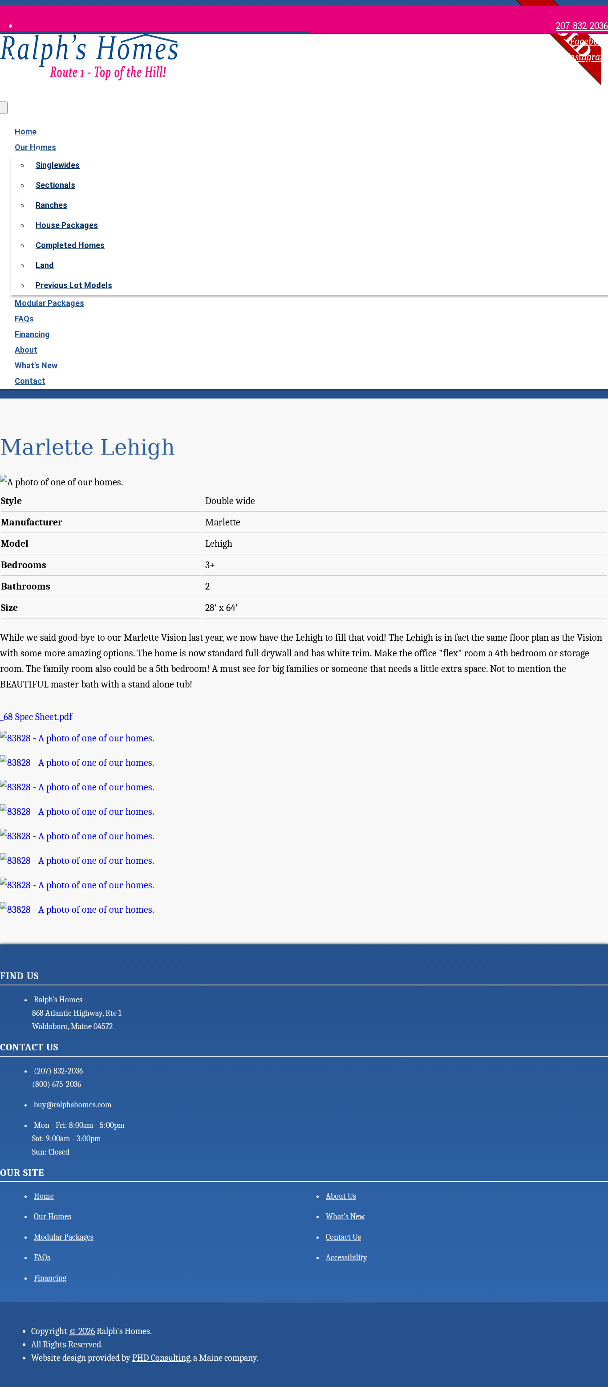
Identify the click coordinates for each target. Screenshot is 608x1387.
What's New (36, 365)
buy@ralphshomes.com (73, 1105)
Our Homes (52, 1216)
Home (25, 131)
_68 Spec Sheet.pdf (36, 717)
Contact (30, 381)
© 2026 (82, 1331)
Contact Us (343, 1237)
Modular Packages (49, 303)
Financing (32, 334)
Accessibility (346, 1257)
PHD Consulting (161, 1358)
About (26, 349)
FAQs (24, 318)
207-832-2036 (582, 26)
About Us (341, 1196)
